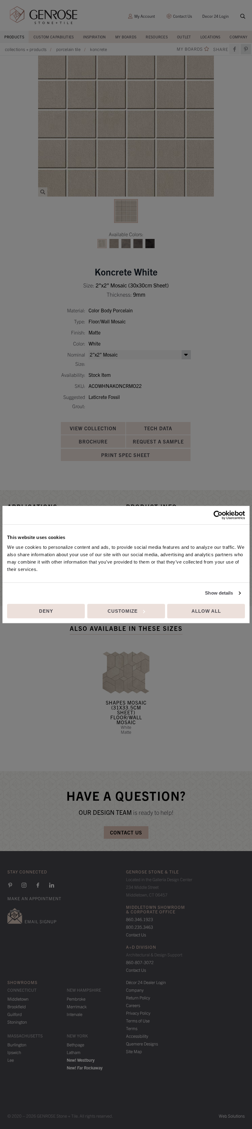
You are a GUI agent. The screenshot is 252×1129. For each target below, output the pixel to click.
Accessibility (137, 1036)
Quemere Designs (142, 1043)
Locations (210, 36)
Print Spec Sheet (125, 455)
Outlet (184, 36)
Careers (133, 1005)
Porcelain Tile (68, 49)
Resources (157, 36)
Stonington (17, 1022)
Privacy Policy (138, 1013)
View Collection (93, 428)
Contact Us (182, 16)
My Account (144, 16)
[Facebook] (234, 49)
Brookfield (16, 1006)
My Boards (126, 36)
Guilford (14, 1014)
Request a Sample (158, 441)
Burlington (16, 1044)
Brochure (93, 441)
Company (238, 36)
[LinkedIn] (51, 885)
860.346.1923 (139, 919)
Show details (219, 593)
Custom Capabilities (53, 36)
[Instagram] (24, 885)
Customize (123, 611)
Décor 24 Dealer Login (146, 982)
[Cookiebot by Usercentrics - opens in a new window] (218, 515)
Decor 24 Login (215, 16)
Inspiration (94, 36)
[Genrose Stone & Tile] (43, 15)
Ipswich (14, 1052)
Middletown (18, 999)
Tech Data (158, 428)
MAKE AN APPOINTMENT (34, 898)
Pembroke (76, 999)
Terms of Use (138, 1020)
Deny (46, 611)
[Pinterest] (10, 885)
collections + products (26, 49)
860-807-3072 (140, 962)
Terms (131, 1028)
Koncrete (98, 49)
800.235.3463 (139, 927)
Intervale (74, 1014)
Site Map (134, 1051)
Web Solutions (232, 1116)
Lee (10, 1060)
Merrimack (77, 1006)
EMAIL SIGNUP (41, 921)
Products (14, 36)
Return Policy (138, 997)
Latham (74, 1052)
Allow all (206, 611)
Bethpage (75, 1044)
